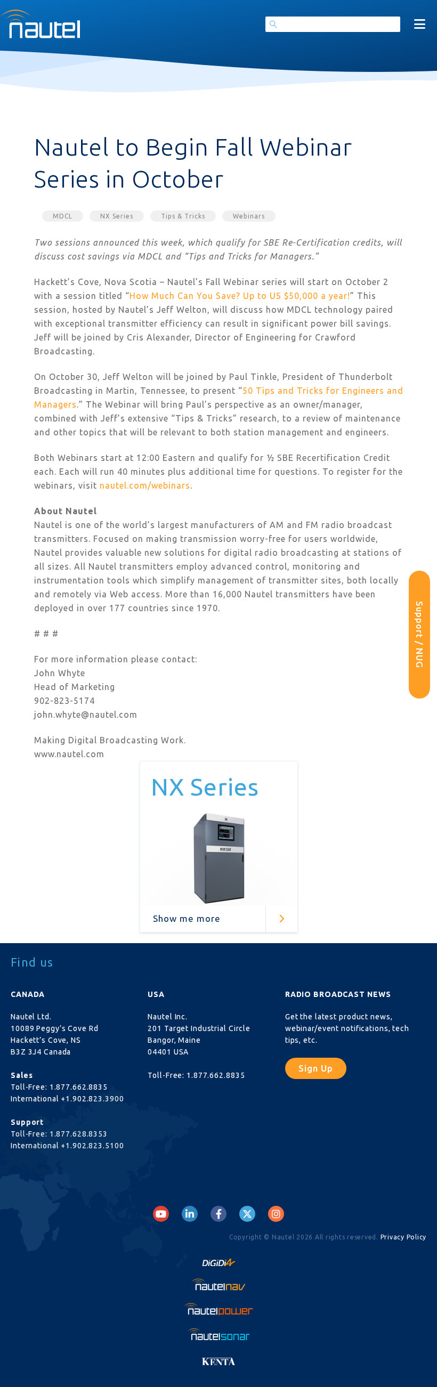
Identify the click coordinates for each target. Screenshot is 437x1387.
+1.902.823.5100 (92, 1145)
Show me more (187, 918)
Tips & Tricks (183, 216)
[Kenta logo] (218, 1358)
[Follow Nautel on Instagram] (276, 1213)
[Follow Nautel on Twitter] (247, 1213)
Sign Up (315, 1068)
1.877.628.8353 (79, 1134)
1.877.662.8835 (79, 1087)
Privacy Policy (404, 1237)
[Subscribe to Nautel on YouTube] (161, 1213)
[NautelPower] (218, 1309)
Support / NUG (420, 634)
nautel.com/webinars (145, 485)
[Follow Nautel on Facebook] (219, 1213)
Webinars (249, 216)
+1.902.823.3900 (92, 1098)
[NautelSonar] (218, 1334)
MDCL (62, 216)
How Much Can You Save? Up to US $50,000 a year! (240, 296)
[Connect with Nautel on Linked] (189, 1213)
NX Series (116, 216)
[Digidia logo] (218, 1260)
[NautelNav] (218, 1284)
